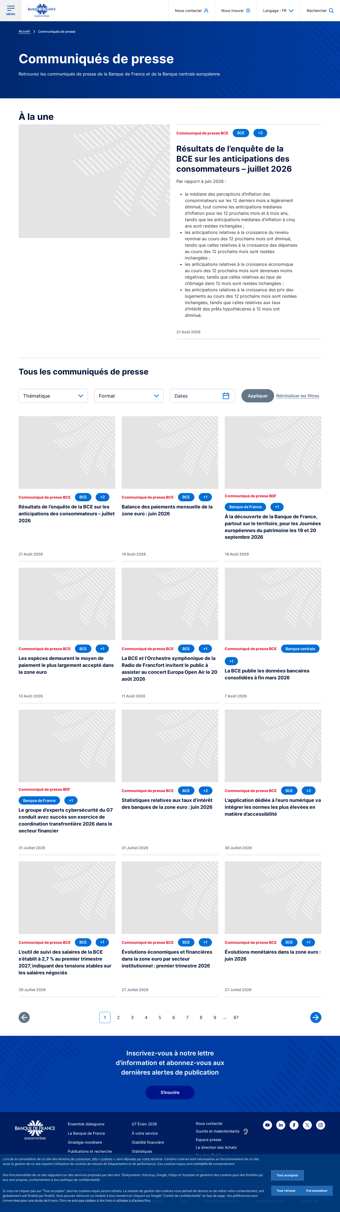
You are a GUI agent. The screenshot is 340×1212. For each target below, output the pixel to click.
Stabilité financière (148, 1142)
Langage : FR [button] (274, 10)
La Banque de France (86, 1133)
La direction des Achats (216, 1147)
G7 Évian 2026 (144, 1124)
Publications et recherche (90, 1151)
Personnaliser (317, 1191)
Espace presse (208, 1139)
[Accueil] (35, 1130)
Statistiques (142, 1151)
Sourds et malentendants (217, 1131)
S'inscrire (170, 1092)
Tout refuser (286, 1191)
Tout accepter (287, 1175)
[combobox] (53, 396)
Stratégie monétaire (85, 1142)
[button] (320, 10)
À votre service (145, 1133)
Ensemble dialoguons (86, 1124)
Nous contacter (209, 1123)
